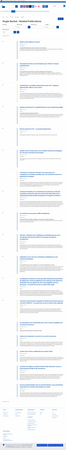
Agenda (16, 11)
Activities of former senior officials (32, 428)
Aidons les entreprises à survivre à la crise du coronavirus (38, 336)
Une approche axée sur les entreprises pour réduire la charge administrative (39, 65)
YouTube (39, 6)
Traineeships (54, 414)
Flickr (36, 6)
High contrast (44, 6)
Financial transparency (31, 423)
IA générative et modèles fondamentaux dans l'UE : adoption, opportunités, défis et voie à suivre (39, 86)
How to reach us (5, 412)
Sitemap (41, 412)
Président (27, 11)
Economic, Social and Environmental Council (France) (8, 440)
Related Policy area (5, 29)
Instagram (24, 6)
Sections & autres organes (41, 11)
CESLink (4, 438)
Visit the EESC (5, 414)
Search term (4, 24)
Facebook (27, 6)
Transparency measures (31, 420)
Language (47, 24)
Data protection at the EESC (32, 412)
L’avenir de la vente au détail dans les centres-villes (36, 351)
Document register (18, 412)
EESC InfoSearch (17, 415)
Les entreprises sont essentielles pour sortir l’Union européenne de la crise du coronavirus (41, 324)
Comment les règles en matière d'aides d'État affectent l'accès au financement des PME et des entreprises (40, 368)
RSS (61, 18)
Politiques (13, 11)
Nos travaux (9, 11)
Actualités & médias (21, 11)
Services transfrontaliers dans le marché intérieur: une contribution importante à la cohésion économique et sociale (41, 386)
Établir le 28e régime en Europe (30, 42)
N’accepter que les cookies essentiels (55, 445)
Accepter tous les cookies (42, 445)
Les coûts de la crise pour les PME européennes (34, 213)
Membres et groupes (33, 11)
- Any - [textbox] (18, 27)
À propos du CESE (4, 11)
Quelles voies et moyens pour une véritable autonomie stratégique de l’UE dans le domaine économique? (41, 152)
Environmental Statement (31, 414)
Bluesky (33, 6)
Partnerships (54, 417)
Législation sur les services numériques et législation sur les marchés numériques (39, 258)
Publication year (34, 24)
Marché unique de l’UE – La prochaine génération (35, 129)
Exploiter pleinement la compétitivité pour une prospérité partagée (41, 107)
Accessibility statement (31, 429)
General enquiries (6, 415)
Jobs (53, 412)
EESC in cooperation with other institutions (8, 434)
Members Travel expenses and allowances (32, 425)
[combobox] (23, 27)
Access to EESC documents (32, 421)
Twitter (30, 6)
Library (16, 414)
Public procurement (55, 415)
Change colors (46, 6)
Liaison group (5, 436)
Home (3, 17)
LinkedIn (21, 6)
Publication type (19, 24)
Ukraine (47, 11)
